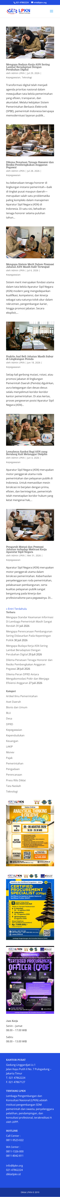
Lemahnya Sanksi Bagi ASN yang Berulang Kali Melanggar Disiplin (26, 453)
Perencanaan (14, 774)
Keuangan (12, 741)
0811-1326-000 (15, 1151)
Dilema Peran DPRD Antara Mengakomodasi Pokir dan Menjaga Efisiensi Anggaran (27, 679)
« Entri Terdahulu (16, 609)
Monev (10, 752)
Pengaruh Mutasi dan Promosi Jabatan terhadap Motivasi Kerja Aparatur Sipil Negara (26, 549)
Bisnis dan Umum (16, 707)
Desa (9, 718)
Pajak (9, 758)
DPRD (9, 724)
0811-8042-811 (15, 1155)
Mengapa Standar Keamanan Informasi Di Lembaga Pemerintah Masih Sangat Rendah (29, 621)
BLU (8, 713)
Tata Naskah (13, 786)
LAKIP (9, 746)
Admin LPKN (18, 73)
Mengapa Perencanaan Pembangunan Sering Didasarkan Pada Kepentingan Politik (29, 636)
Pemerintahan (14, 763)
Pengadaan (13, 769)
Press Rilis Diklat (16, 780)
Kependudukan (15, 735)
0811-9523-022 (15, 1140)
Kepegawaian (13, 77)
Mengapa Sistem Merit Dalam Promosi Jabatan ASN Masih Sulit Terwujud (30, 265)
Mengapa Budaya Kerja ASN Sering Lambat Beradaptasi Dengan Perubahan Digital (28, 67)
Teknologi (27, 77)
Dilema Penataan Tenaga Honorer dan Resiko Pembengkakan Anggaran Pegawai (30, 165)
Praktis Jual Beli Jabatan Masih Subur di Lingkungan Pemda (29, 358)
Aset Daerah (13, 701)
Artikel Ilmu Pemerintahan (22, 696)
